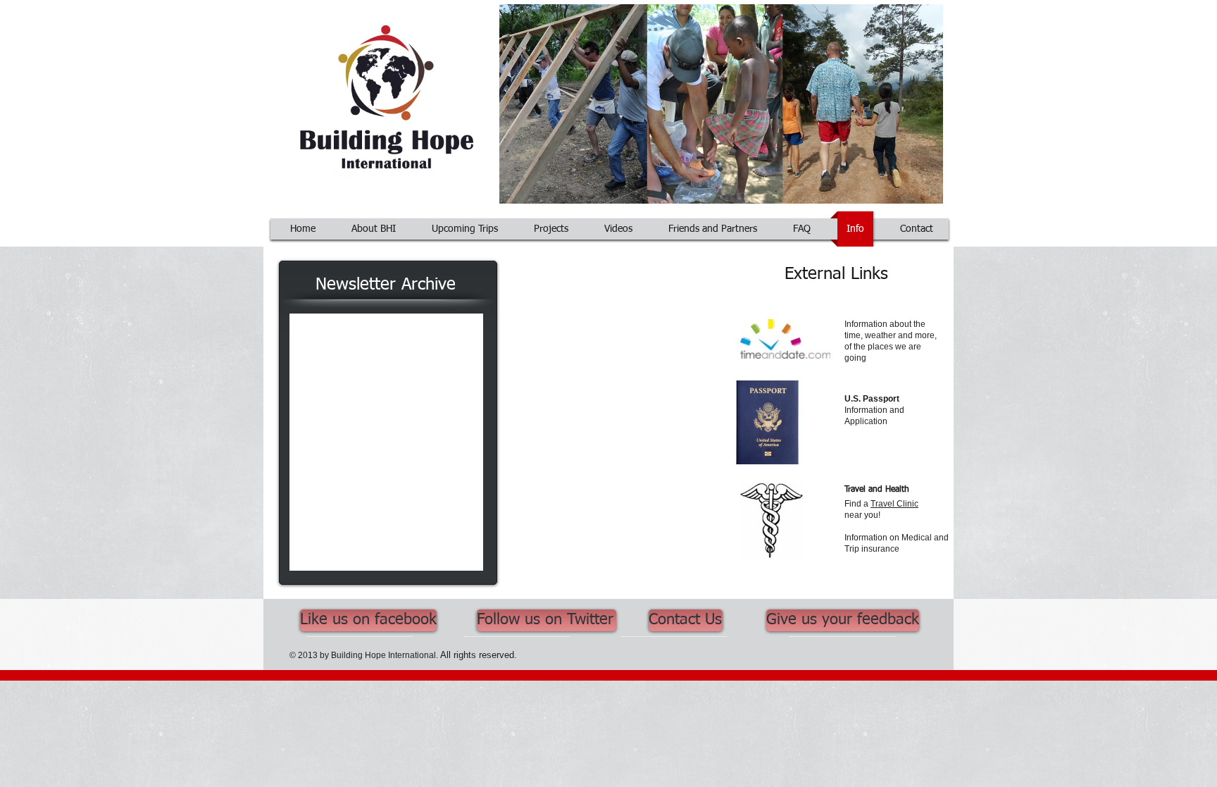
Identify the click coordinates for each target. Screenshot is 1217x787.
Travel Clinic (894, 504)
